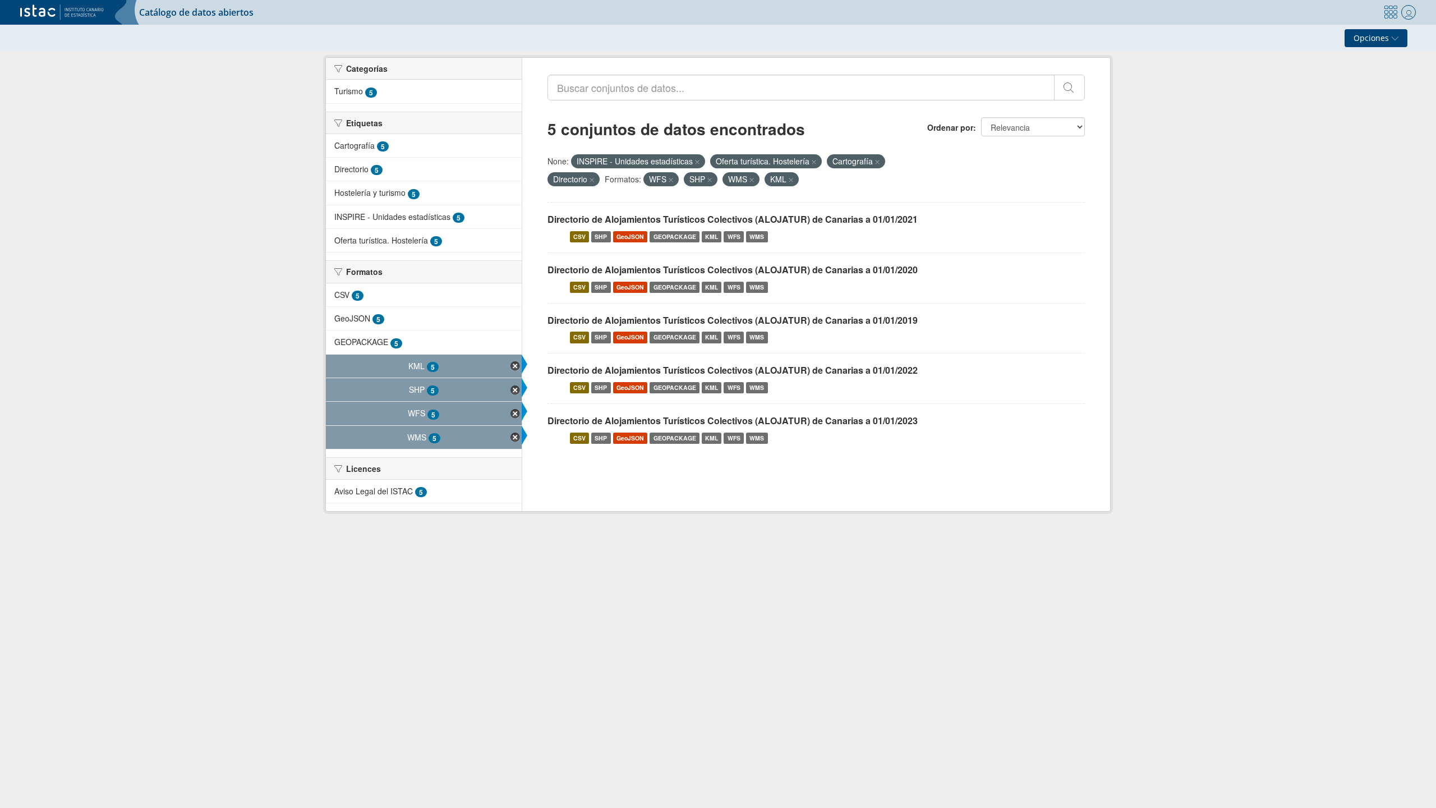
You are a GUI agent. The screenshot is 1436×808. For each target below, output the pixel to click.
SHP (601, 236)
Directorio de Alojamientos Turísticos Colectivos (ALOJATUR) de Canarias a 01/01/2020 (732, 269)
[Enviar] (1069, 87)
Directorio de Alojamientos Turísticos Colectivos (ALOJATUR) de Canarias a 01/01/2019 (732, 320)
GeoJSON (630, 236)
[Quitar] (697, 161)
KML (711, 236)
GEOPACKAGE (674, 236)
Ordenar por (950, 127)
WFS (734, 236)
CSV (579, 236)
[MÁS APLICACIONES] (1390, 12)
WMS (756, 236)
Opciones (1372, 38)
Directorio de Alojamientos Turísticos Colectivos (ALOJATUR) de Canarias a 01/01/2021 (732, 219)
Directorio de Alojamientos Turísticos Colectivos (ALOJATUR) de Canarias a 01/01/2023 (732, 420)
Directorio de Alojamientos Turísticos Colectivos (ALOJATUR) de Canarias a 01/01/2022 (732, 370)
